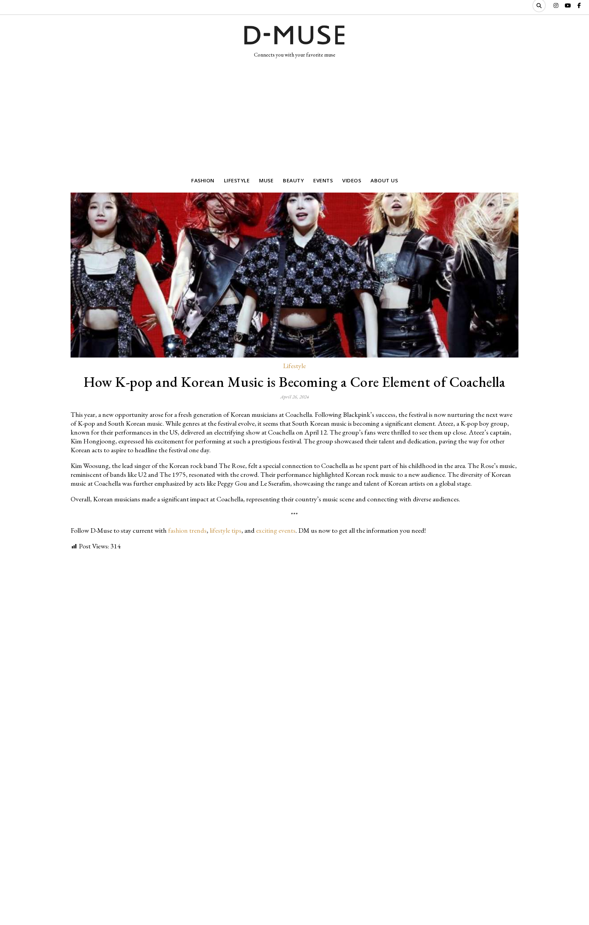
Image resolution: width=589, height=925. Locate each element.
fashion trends (187, 530)
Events (323, 180)
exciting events (276, 530)
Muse (266, 180)
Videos (351, 180)
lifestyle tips (225, 530)
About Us (384, 180)
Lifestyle (237, 180)
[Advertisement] (294, 115)
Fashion (202, 180)
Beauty (293, 180)
